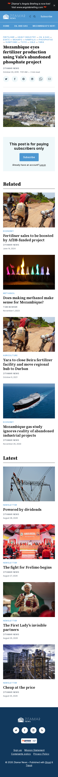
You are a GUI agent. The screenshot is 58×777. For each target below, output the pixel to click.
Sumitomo (11, 42)
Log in (43, 165)
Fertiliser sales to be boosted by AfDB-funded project (28, 238)
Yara (41, 42)
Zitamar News (11, 68)
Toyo (24, 42)
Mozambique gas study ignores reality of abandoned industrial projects (28, 431)
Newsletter (10, 505)
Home (6, 26)
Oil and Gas (21, 26)
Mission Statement (34, 750)
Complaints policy (21, 754)
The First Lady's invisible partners (25, 627)
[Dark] (30, 16)
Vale (32, 42)
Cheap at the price (19, 687)
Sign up (17, 750)
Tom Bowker (10, 307)
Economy (8, 231)
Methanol (9, 293)
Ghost (48, 762)
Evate (6, 39)
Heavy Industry (27, 37)
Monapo (17, 39)
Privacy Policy (41, 754)
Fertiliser (9, 37)
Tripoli (29, 765)
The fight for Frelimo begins (27, 567)
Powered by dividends (22, 509)
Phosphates (46, 39)
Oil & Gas (44, 37)
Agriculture (10, 355)
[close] (54, 5)
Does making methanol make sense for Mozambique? (28, 300)
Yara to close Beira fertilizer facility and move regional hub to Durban (28, 364)
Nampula (30, 39)
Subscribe (46, 16)
